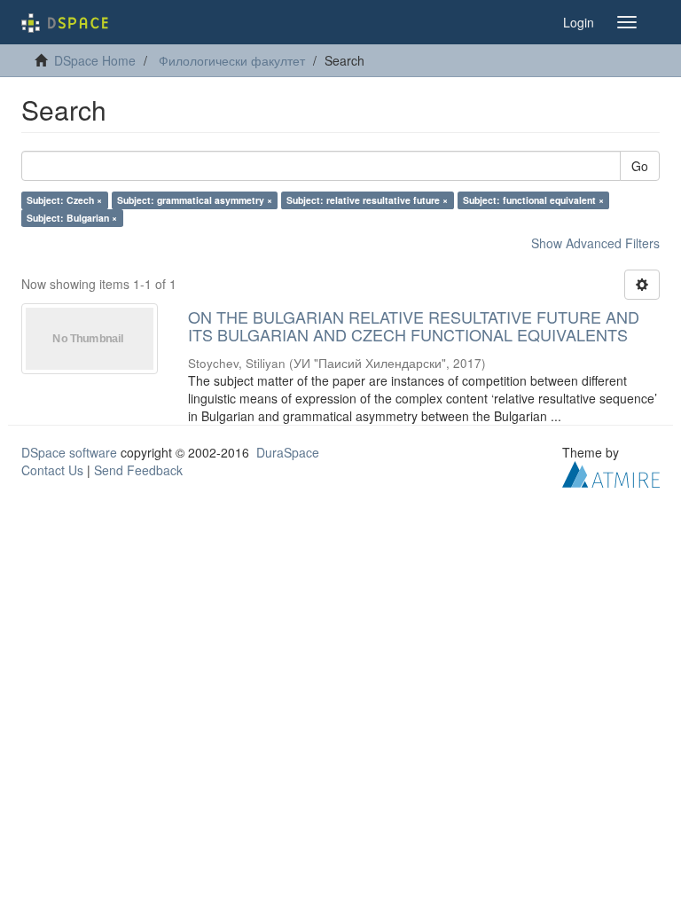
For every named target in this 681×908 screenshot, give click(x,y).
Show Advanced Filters (595, 243)
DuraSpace (287, 452)
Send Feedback (138, 470)
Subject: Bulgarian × (72, 217)
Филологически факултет (232, 60)
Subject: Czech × (64, 200)
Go (639, 166)
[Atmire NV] (611, 472)
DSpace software (69, 452)
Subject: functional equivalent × (533, 200)
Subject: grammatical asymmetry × (194, 200)
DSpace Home (95, 60)
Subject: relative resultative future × (367, 200)
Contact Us (52, 470)
